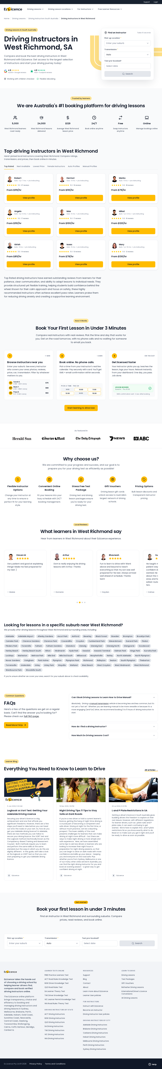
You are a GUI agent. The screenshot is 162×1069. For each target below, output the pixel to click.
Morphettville (96, 655)
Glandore (70, 646)
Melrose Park (37, 655)
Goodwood (144, 646)
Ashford (75, 636)
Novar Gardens (13, 660)
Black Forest (101, 636)
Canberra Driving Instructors (95, 1033)
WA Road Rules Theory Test (57, 1003)
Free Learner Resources (109, 9)
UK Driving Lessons (129, 998)
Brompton (128, 636)
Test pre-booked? (112, 61)
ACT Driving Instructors (55, 1014)
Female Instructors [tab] (56, 166)
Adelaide (10, 636)
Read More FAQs (14, 725)
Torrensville (11, 665)
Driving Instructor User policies (96, 1014)
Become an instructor (92, 1010)
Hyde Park (73, 650)
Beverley (87, 636)
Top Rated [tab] (9, 166)
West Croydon (103, 665)
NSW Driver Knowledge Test (57, 983)
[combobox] (127, 43)
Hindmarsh (60, 650)
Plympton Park (72, 660)
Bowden (115, 636)
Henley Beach (12, 650)
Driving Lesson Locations (59, 9)
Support (147, 2)
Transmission (111, 49)
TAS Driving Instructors (54, 1030)
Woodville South (33, 670)
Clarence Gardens (31, 641)
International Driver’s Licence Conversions (134, 992)
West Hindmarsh (122, 665)
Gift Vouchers (128, 983)
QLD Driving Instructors (55, 1022)
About (85, 987)
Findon (145, 641)
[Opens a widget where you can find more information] (152, 1064)
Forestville (26, 646)
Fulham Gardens (54, 646)
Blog (85, 979)
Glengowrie (129, 646)
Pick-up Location (112, 38)
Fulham (38, 646)
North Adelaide (124, 655)
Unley (37, 665)
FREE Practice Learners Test (56, 975)
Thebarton (144, 660)
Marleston (22, 655)
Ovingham (29, 660)
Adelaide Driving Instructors (95, 1024)
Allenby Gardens (45, 636)
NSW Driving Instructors (55, 1018)
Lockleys (10, 655)
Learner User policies (92, 995)
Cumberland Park (96, 641)
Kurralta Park (150, 650)
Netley (110, 655)
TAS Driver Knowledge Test (56, 995)
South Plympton (128, 660)
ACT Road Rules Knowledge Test (59, 979)
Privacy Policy (35, 1064)
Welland (74, 665)
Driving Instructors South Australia (43, 18)
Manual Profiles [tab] (90, 166)
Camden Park (12, 641)
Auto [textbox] (108, 54)
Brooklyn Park (143, 636)
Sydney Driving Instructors (94, 1049)
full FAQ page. (31, 716)
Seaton (113, 660)
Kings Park (135, 650)
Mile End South (66, 655)
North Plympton (142, 655)
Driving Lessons (34, 9)
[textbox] (128, 43)
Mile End (51, 655)
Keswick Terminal (102, 650)
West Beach (87, 665)
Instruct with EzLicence (93, 1006)
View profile (29, 197)
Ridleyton (101, 660)
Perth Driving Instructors (93, 1045)
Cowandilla (66, 641)
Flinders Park (11, 646)
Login (156, 2)
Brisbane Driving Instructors (95, 1029)
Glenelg (82, 646)
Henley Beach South (32, 650)
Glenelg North (113, 646)
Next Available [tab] (23, 166)
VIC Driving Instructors (54, 1034)
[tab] (77, 602)
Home (6, 18)
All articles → (151, 770)
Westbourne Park (14, 670)
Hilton (47, 650)
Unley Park (49, 665)
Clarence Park (50, 641)
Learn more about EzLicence (95, 991)
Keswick (86, 650)
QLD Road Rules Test (54, 987)
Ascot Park (62, 636)
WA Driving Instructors (54, 1038)
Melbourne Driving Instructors (96, 1041)
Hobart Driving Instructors (94, 1037)
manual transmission (99, 703)
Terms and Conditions (55, 1064)
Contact (86, 983)
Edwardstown (115, 641)
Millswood (81, 655)
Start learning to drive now (81, 407)
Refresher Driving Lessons (133, 987)
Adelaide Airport (25, 636)
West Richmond (141, 665)
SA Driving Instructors (54, 1026)
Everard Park (132, 641)
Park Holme (43, 660)
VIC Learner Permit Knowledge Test (60, 999)
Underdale (26, 665)
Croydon (80, 641)
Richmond (88, 660)
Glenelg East (96, 646)
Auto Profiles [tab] (74, 166)
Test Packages (128, 979)
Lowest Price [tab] (38, 166)
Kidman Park (120, 650)
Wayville (62, 665)
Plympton (57, 660)
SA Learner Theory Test (55, 991)
